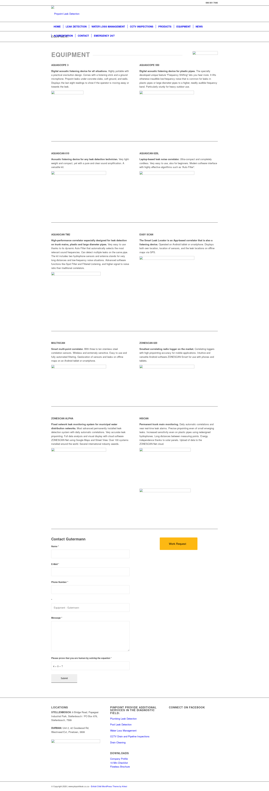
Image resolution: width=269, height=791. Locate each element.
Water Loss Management (123, 730)
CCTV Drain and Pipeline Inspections (130, 736)
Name (55, 546)
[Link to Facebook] (215, 786)
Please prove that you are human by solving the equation (81, 658)
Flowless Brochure (120, 766)
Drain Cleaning (118, 742)
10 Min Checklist (119, 762)
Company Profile (119, 758)
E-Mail (55, 564)
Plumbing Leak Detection (123, 718)
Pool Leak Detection (121, 724)
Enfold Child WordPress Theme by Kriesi (109, 786)
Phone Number (59, 582)
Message (56, 617)
